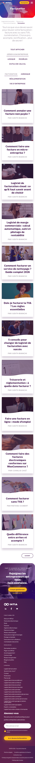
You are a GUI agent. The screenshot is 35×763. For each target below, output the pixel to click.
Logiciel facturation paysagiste (13, 704)
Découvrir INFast (8, 618)
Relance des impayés (10, 632)
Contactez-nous (17, 755)
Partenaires (7, 675)
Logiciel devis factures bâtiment (13, 680)
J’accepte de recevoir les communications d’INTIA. (16, 731)
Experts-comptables (10, 707)
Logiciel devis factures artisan (12, 685)
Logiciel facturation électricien (12, 691)
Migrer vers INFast (9, 650)
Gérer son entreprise (9, 23)
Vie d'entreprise (17, 84)
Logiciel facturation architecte (12, 682)
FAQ (5, 662)
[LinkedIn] (5, 609)
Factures (6, 625)
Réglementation (17, 79)
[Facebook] (11, 609)
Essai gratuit (24, 2)
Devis (5, 623)
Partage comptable (9, 637)
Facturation (11, 74)
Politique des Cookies (17, 760)
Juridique (25, 74)
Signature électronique (10, 627)
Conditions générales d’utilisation (22, 752)
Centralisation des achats (11, 641)
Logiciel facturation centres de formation (15, 698)
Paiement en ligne (9, 630)
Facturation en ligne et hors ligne (13, 634)
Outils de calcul (17, 64)
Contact (6, 673)
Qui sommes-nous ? (10, 671)
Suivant (27, 555)
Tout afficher (17, 49)
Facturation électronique (11, 621)
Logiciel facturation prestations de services (16, 694)
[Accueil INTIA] (10, 604)
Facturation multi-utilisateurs (12, 639)
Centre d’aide (8, 655)
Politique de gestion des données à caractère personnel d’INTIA (17, 757)
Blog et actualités (9, 659)
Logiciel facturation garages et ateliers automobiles (15, 701)
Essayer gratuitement (17, 589)
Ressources (19, 21)
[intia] (6, 2)
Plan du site (7, 678)
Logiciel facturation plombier (12, 689)
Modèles (23, 59)
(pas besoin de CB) (17, 593)
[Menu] (31, 2)
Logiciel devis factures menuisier (13, 687)
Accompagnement (9, 653)
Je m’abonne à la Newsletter (17, 738)
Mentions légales (8, 752)
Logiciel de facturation (7, 21)
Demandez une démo (10, 648)
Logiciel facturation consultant (12, 696)
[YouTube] (17, 609)
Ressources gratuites (10, 657)
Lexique (11, 59)
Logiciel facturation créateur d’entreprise (16, 709)
